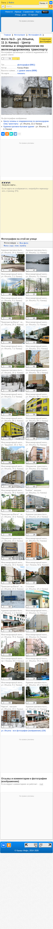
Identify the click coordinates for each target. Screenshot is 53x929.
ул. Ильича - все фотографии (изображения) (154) (23, 731)
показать (21, 73)
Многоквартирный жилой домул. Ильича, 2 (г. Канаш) (14, 275)
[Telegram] (15, 134)
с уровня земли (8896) (27, 70)
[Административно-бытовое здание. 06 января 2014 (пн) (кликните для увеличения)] (37, 263)
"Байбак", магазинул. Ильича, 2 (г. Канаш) (36, 491)
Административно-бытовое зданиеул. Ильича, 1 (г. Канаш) (16, 611)
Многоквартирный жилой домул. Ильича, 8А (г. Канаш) (39, 395)
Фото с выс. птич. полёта (15, 246)
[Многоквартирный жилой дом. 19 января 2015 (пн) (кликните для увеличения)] (37, 431)
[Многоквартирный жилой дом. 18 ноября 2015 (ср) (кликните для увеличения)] (37, 407)
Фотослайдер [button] (10, 243)
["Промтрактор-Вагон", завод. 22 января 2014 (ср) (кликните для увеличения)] (13, 599)
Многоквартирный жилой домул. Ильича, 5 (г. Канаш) (14, 395)
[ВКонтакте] (3, 134)
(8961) (26, 65)
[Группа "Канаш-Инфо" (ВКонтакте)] (51, 2)
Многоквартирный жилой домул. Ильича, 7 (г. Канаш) (14, 347)
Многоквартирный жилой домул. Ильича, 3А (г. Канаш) (14, 491)
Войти (11, 2)
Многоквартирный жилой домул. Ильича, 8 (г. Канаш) (39, 539)
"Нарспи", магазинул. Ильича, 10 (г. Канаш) (11, 707)
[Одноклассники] (7, 134)
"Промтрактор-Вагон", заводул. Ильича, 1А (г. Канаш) (12, 323)
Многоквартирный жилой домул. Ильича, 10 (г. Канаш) (39, 347)
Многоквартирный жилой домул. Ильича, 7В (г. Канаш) (39, 371)
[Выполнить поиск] (3, 6)
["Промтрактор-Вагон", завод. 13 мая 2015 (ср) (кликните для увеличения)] (13, 335)
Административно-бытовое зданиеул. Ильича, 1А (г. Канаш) (16, 251)
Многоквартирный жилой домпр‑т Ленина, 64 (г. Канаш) (39, 563)
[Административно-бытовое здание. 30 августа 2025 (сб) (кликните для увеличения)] (13, 263)
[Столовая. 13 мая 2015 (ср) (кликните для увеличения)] (37, 599)
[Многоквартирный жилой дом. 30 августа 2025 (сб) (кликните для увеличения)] (37, 335)
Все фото (24, 243)
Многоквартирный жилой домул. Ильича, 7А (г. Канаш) (14, 467)
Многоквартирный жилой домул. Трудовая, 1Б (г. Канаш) (14, 443)
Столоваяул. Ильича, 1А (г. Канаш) (37, 587)
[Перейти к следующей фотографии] (45, 40)
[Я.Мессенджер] (11, 134)
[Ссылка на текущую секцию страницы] (49, 49)
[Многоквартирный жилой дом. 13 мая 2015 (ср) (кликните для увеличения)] (13, 287)
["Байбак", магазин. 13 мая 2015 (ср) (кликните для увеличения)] (37, 503)
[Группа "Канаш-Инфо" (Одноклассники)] (51, 6)
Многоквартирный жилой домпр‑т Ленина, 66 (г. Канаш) (14, 659)
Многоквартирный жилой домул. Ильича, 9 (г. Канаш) (39, 299)
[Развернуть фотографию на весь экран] (49, 78)
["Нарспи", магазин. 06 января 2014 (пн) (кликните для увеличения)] (13, 719)
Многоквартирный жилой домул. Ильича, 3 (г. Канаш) (39, 275)
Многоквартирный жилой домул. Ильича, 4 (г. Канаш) (14, 299)
